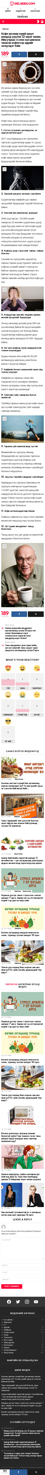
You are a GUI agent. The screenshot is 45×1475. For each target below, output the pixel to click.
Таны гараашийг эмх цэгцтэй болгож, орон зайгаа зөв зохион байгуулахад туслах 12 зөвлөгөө (20, 823)
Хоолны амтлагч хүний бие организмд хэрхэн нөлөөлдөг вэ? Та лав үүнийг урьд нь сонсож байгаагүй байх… (21, 786)
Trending (22, 17)
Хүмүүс (24, 1348)
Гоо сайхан (24, 1320)
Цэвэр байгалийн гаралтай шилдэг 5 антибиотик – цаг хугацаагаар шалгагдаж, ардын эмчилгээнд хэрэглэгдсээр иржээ (22, 860)
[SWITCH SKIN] (38, 21)
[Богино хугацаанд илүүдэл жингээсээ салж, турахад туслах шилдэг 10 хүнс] (22, 918)
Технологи (24, 1337)
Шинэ (8, 11)
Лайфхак (17, 816)
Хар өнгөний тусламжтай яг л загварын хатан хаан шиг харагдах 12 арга (21, 1213)
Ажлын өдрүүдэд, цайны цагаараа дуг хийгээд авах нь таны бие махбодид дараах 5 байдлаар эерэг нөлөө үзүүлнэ (21, 1177)
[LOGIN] (42, 21)
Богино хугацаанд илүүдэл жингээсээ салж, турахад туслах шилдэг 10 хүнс (20, 933)
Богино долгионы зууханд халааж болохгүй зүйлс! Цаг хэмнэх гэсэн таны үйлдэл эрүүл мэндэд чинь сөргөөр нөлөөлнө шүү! (21, 1137)
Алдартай (20, 11)
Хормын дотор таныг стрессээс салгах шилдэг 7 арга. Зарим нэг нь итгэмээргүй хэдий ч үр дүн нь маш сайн (22, 898)
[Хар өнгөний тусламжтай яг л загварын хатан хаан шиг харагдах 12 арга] (22, 1195)
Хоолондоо (24, 1345)
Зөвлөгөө (17, 891)
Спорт (24, 1335)
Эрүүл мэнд (19, 779)
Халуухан (35, 11)
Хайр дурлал (24, 1342)
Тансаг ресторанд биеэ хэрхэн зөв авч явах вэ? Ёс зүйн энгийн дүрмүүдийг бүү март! (21, 970)
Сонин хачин (24, 1332)
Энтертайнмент (24, 1350)
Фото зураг (24, 1340)
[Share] (18, 1472)
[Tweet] (36, 54)
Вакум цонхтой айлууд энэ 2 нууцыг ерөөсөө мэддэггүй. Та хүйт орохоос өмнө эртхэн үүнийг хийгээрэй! (23, 1433)
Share (4, 64)
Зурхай (24, 1327)
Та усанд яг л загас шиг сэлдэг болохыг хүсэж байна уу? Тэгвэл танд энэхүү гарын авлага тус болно (23, 1455)
